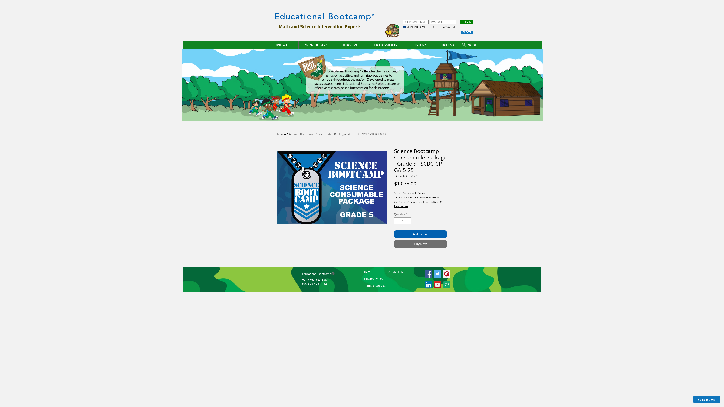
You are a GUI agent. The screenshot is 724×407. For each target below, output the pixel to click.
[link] (464, 45)
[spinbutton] (402, 221)
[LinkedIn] (428, 284)
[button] (385, 45)
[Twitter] (437, 274)
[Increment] (408, 221)
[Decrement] (397, 221)
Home (281, 134)
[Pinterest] (446, 274)
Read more (401, 206)
